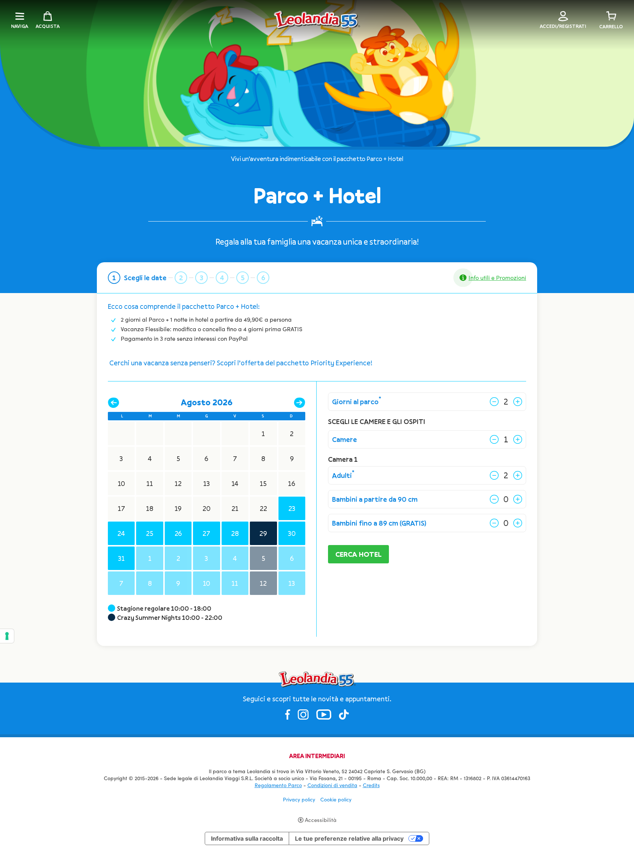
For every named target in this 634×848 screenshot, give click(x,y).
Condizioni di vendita (332, 785)
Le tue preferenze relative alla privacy (349, 838)
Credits (371, 785)
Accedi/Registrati (563, 26)
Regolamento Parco (278, 785)
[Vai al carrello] (611, 16)
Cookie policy (335, 799)
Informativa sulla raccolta (247, 838)
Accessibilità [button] (320, 819)
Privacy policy (299, 799)
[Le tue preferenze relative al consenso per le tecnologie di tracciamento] (7, 636)
